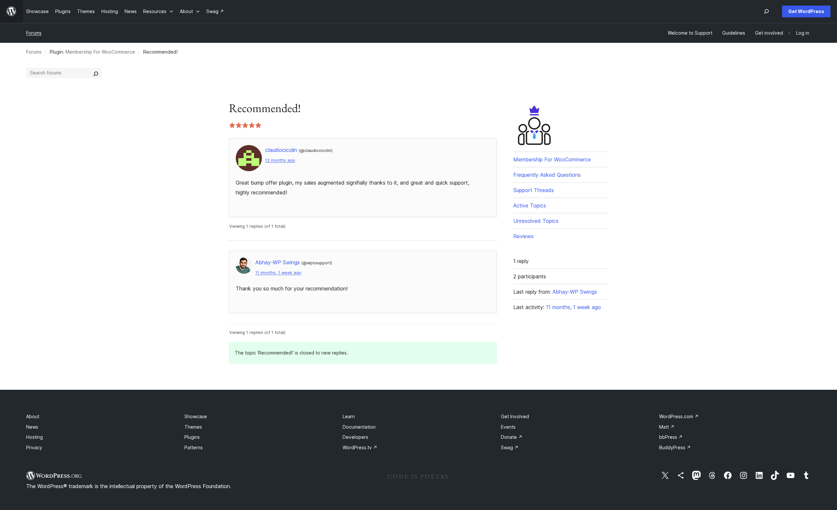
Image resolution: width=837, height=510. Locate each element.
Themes (193, 427)
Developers (355, 437)
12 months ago (280, 160)
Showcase (195, 416)
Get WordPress (806, 11)
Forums (34, 33)
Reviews (523, 236)
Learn (349, 416)
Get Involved (515, 416)
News (32, 427)
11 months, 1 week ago (278, 272)
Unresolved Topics (535, 221)
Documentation (359, 427)
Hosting (34, 437)
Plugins (192, 437)
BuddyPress (675, 447)
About (32, 416)
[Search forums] (96, 73)
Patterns (193, 447)
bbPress (671, 437)
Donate (511, 437)
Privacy (34, 447)
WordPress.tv (360, 447)
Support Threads (533, 190)
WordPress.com (679, 416)
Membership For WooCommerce (100, 52)
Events (508, 427)
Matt (667, 427)
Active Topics (529, 205)
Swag (510, 447)
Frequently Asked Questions (547, 175)
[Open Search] (766, 11)
